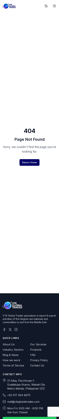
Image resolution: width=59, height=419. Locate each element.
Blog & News (11, 355)
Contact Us (37, 365)
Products (35, 349)
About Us (9, 344)
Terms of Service (13, 365)
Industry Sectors (13, 349)
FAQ (32, 355)
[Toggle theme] (46, 6)
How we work (11, 360)
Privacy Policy (39, 360)
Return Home (29, 162)
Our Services (38, 344)
